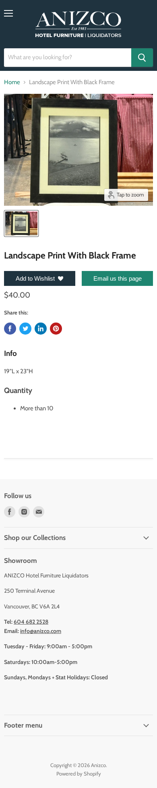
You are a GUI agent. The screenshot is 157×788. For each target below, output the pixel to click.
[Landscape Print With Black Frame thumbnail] (21, 223)
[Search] (142, 57)
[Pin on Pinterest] (56, 329)
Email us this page (117, 278)
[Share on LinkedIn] (41, 329)
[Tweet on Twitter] (25, 329)
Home (12, 82)
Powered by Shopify (78, 773)
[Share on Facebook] (10, 329)
